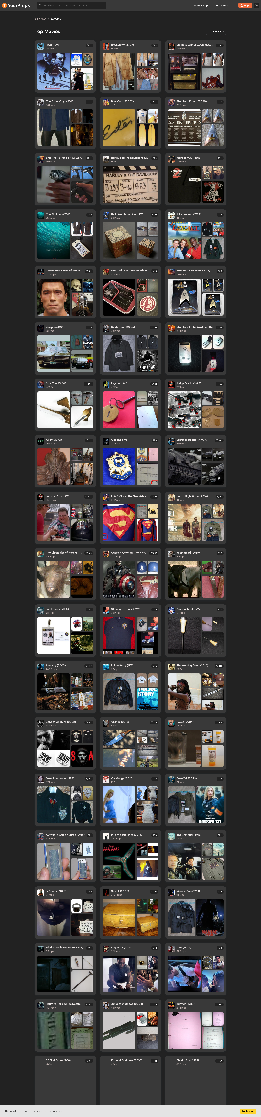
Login (247, 5)
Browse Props (201, 5)
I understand (248, 1111)
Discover (221, 5)
